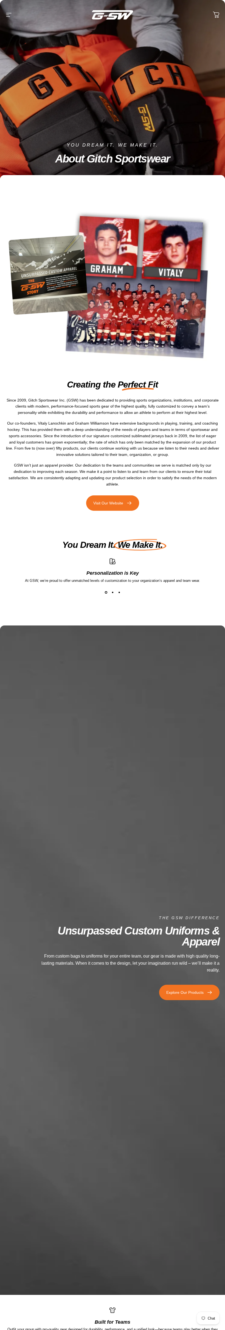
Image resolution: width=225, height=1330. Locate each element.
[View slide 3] (119, 592)
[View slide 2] (112, 592)
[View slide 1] (106, 592)
